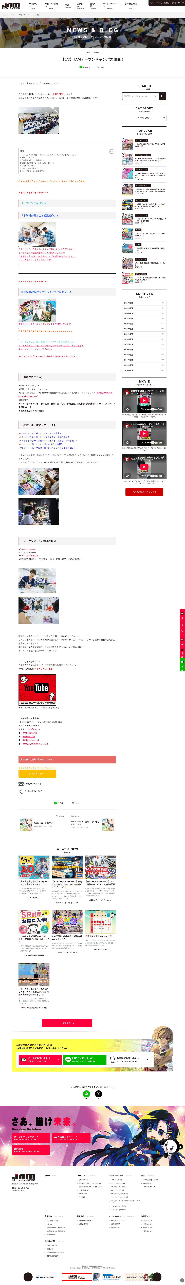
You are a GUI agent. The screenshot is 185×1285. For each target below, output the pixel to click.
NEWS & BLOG (52, 1245)
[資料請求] (182, 640)
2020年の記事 (144, 334)
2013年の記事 (144, 370)
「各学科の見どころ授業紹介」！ (34, 160)
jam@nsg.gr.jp (32, 555)
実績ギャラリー (148, 1183)
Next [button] (156, 1276)
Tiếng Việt (181, 3)
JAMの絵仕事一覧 (149, 1187)
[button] (110, 151)
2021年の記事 (144, 329)
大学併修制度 (83, 1190)
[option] (45, 1277)
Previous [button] (28, 1276)
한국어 (174, 3)
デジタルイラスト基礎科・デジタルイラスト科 (125, 1202)
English (152, 3)
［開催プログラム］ (29, 166)
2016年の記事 (144, 355)
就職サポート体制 (85, 1221)
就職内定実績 (83, 1224)
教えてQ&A (83, 1194)
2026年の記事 (144, 303)
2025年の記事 (144, 308)
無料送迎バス (115, 1228)
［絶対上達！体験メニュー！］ (33, 168)
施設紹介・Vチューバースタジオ (90, 1183)
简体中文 (159, 3)
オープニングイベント (30, 158)
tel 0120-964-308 (20, 1187)
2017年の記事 (144, 350)
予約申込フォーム (28, 549)
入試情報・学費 (52, 1221)
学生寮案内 (51, 1234)
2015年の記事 (144, 360)
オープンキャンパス (118, 1221)
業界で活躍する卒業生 (150, 1180)
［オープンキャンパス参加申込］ (34, 171)
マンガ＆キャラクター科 (119, 1194)
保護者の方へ (147, 1231)
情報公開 (50, 1249)
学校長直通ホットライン (55, 1252)
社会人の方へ (147, 1224)
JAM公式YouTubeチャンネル (35, 744)
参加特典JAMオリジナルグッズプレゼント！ (38, 163)
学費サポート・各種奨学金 (56, 1228)
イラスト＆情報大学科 (118, 1210)
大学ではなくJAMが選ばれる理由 (90, 1187)
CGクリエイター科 (117, 1190)
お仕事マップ (83, 1180)
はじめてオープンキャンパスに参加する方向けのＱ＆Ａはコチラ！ (48, 356)
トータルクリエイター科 (119, 1197)
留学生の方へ (147, 1228)
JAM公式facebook (31, 740)
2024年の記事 (144, 313)
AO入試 (49, 1224)
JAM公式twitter (30, 733)
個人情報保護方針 (53, 1256)
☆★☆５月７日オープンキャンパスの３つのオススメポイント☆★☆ (50, 155)
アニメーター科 (116, 1180)
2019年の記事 (144, 339)
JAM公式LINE (29, 736)
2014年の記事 (144, 365)
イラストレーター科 (118, 1183)
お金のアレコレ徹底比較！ (56, 1231)
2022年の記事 (144, 324)
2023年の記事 (144, 318)
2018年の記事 (144, 344)
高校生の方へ (147, 1221)
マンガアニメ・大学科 (118, 1206)
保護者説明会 (115, 1224)
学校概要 (82, 1197)
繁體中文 (166, 3)
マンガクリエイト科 (118, 1187)
